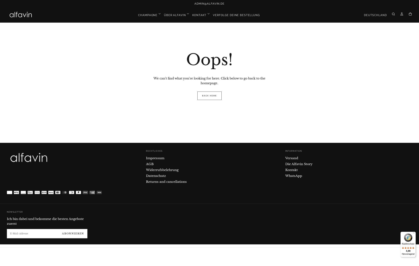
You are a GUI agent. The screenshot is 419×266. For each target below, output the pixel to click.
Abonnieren (73, 233)
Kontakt (199, 15)
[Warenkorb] (410, 15)
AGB (150, 164)
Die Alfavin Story (298, 164)
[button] (375, 15)
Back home (209, 96)
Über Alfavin (175, 15)
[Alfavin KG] (30, 158)
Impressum (155, 158)
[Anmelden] (402, 15)
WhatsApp (293, 176)
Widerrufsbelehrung (162, 170)
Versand (291, 158)
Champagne (147, 15)
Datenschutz (156, 176)
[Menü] (414, 234)
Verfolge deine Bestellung (236, 15)
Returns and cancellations (166, 182)
